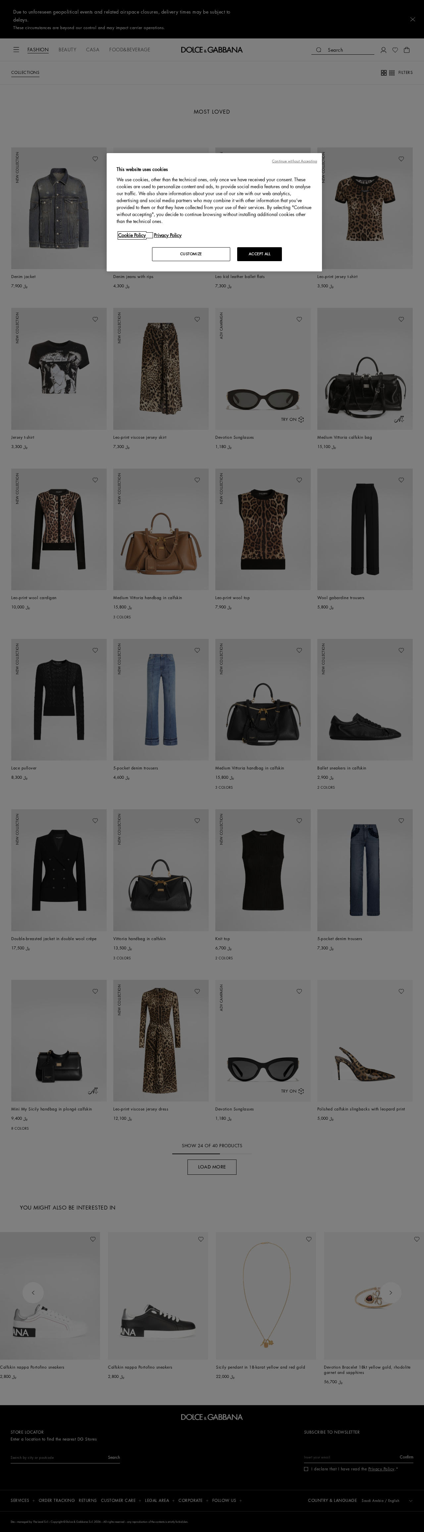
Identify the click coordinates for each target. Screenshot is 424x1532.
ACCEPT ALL (260, 254)
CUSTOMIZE (191, 254)
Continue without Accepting (294, 161)
